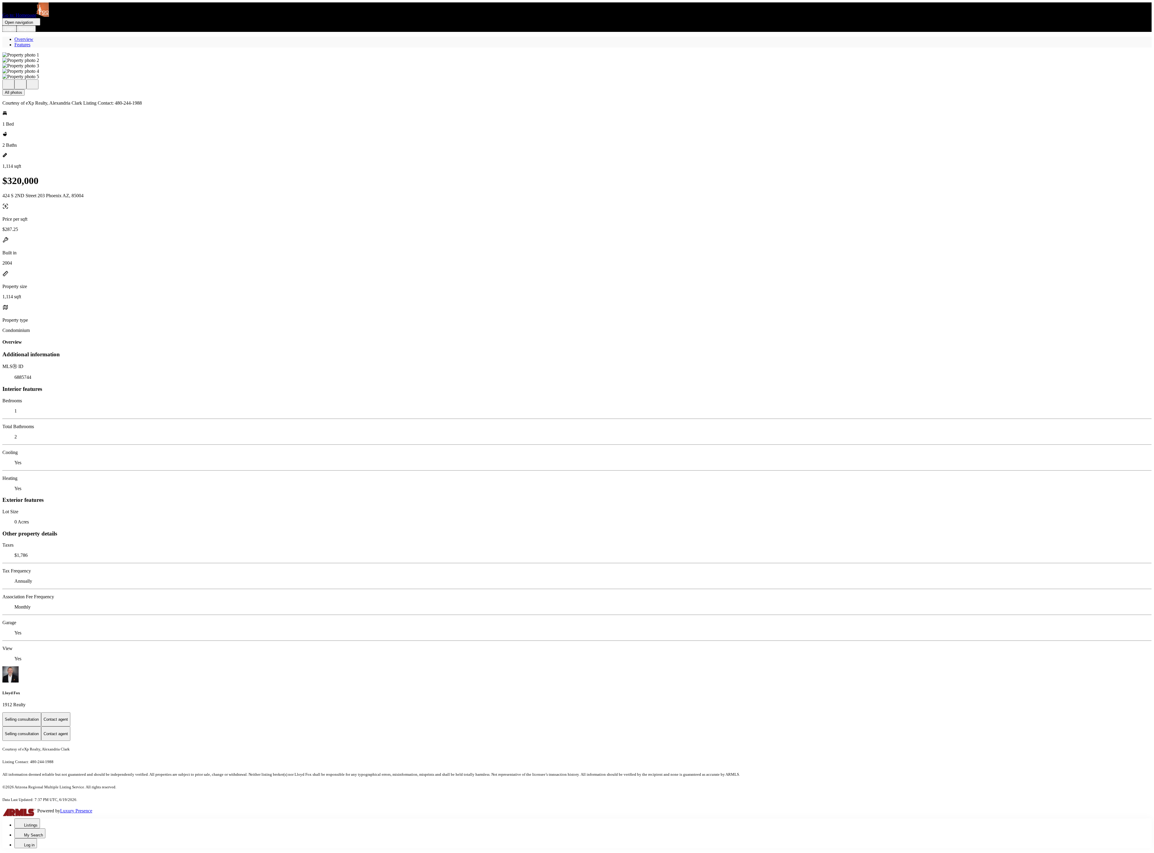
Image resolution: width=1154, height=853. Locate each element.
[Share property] (32, 84)
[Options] (8, 84)
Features (22, 44)
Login (9, 28)
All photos (13, 92)
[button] (577, 55)
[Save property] (20, 84)
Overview (23, 39)
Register (26, 28)
